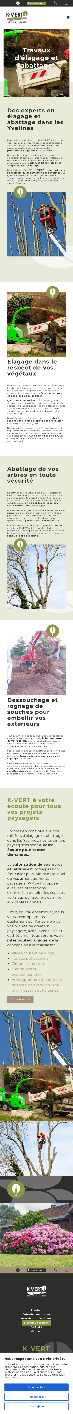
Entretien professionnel (36, 1318)
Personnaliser (36, 1396)
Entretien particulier (36, 1314)
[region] (36, 1383)
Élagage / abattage (36, 1322)
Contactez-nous (20, 999)
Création (36, 1310)
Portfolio (36, 1327)
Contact (36, 1331)
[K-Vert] (56, 3)
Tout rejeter (36, 1406)
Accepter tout (36, 1387)
